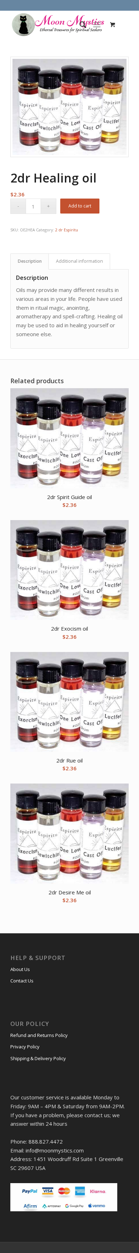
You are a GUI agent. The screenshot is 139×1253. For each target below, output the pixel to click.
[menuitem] (79, 24)
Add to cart (79, 206)
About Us (20, 969)
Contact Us (22, 980)
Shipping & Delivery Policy (38, 1058)
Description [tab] (30, 261)
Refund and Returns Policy (39, 1035)
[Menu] (97, 24)
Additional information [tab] (79, 261)
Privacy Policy (25, 1046)
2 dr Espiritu (66, 229)
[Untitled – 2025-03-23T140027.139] (57, 24)
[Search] (79, 24)
